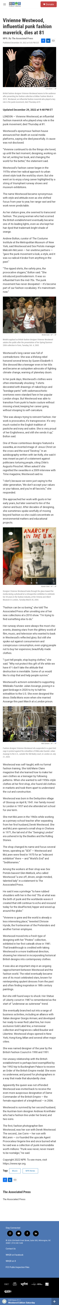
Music (15, 1171)
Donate (50, 4)
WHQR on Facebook (14, 1255)
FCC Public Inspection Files (17, 1267)
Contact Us (11, 1249)
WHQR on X (11, 1261)
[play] (4, 1301)
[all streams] (55, 1301)
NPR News (30, 1171)
